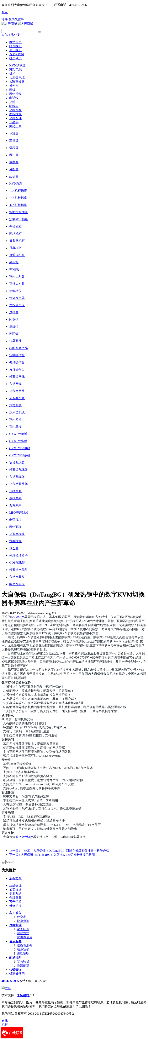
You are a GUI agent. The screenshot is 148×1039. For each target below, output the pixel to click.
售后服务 (15, 941)
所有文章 (15, 878)
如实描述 (15, 889)
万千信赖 (15, 901)
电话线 (13, 98)
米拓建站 (23, 995)
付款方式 (15, 925)
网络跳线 (15, 93)
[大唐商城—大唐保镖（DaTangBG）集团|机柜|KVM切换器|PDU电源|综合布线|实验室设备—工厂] (17, 23)
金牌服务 (15, 897)
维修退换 (15, 905)
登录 (5, 12)
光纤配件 (15, 118)
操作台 (13, 85)
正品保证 (15, 885)
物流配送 (23, 965)
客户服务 (15, 913)
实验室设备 (17, 81)
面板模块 (15, 114)
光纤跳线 (15, 110)
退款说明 (23, 953)
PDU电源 (15, 69)
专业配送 (15, 893)
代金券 (21, 917)
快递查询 (23, 921)
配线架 (13, 106)
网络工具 (15, 126)
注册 (5, 19)
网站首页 (15, 42)
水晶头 (13, 122)
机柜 (12, 73)
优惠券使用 (24, 937)
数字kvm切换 (24, 837)
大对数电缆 (17, 77)
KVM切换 (17, 617)
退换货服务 (24, 945)
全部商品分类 (11, 35)
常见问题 (23, 929)
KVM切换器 (17, 65)
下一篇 (52, 854)
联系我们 (23, 949)
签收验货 (23, 961)
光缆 (12, 102)
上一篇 (59, 850)
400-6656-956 (10, 981)
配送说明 (15, 957)
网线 (12, 89)
